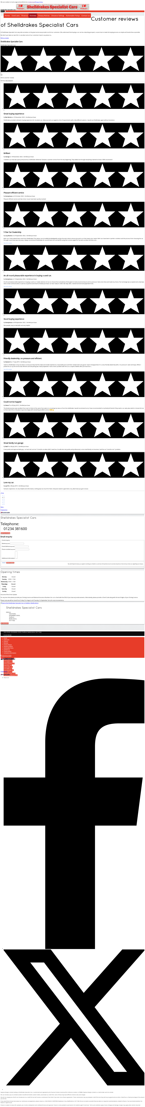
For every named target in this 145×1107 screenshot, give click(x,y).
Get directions (5, 623)
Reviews (6, 643)
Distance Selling (8, 646)
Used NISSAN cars (9, 670)
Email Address (8, 546)
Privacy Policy (39, 2)
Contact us (7, 649)
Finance (6, 641)
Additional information (8, 558)
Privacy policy (7, 651)
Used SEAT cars (8, 672)
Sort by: (3, 80)
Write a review (5, 38)
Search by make (6, 656)
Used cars (6, 639)
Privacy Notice (8, 644)
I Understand (31, 2)
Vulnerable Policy (8, 648)
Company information (10, 653)
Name (6, 543)
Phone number (8, 549)
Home (5, 638)
